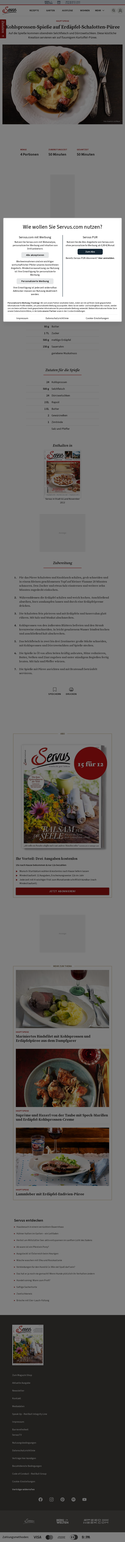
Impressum (22, 318)
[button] (90, 252)
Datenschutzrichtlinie (57, 318)
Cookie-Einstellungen (97, 318)
